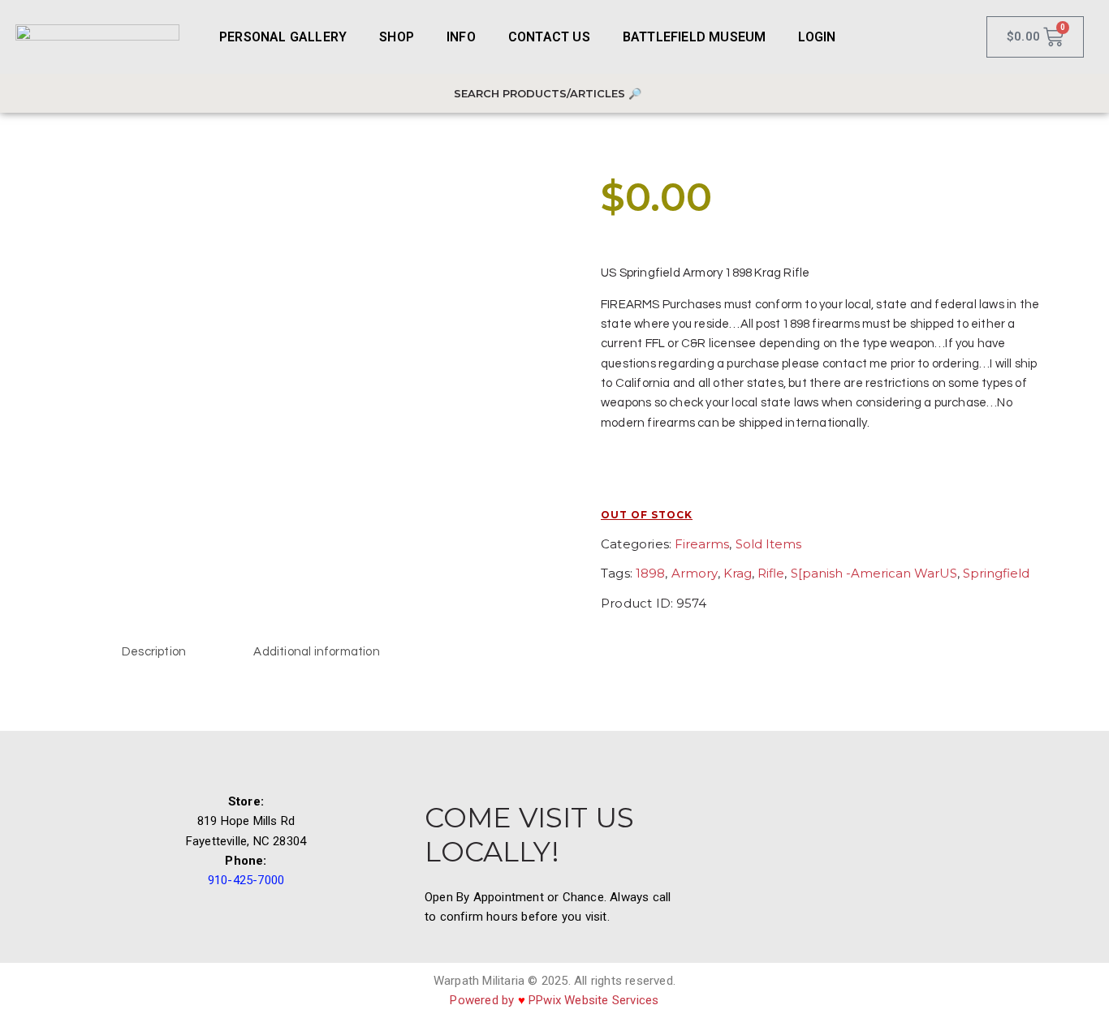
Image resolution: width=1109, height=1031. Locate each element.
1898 (650, 573)
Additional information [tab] (316, 652)
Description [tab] (154, 652)
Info (461, 37)
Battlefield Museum (694, 37)
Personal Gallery (283, 37)
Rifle (770, 573)
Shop (396, 37)
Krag (737, 573)
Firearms (702, 544)
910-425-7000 (246, 880)
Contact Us (549, 37)
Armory (694, 573)
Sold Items (768, 544)
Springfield (996, 573)
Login (816, 37)
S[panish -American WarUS (874, 573)
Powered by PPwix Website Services (554, 1000)
